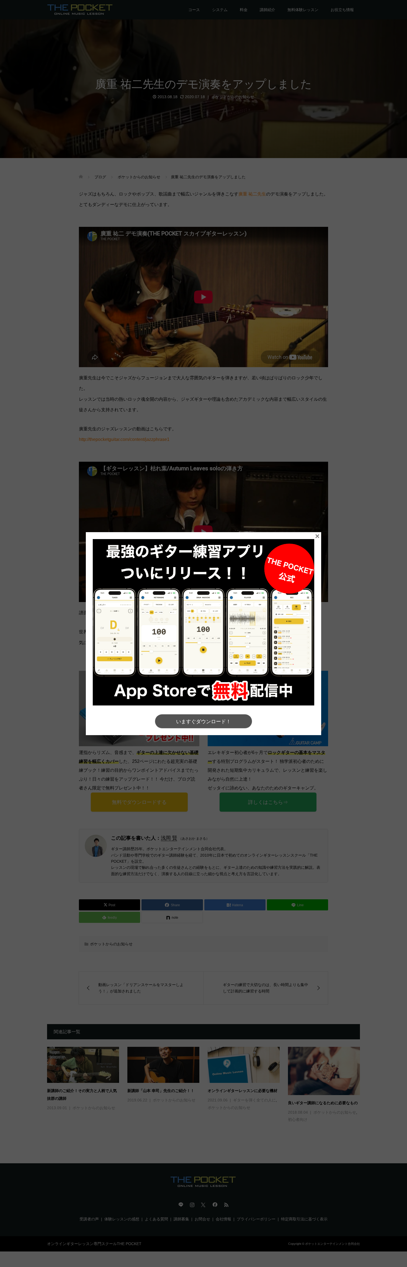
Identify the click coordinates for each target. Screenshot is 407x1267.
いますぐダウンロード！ (203, 721)
